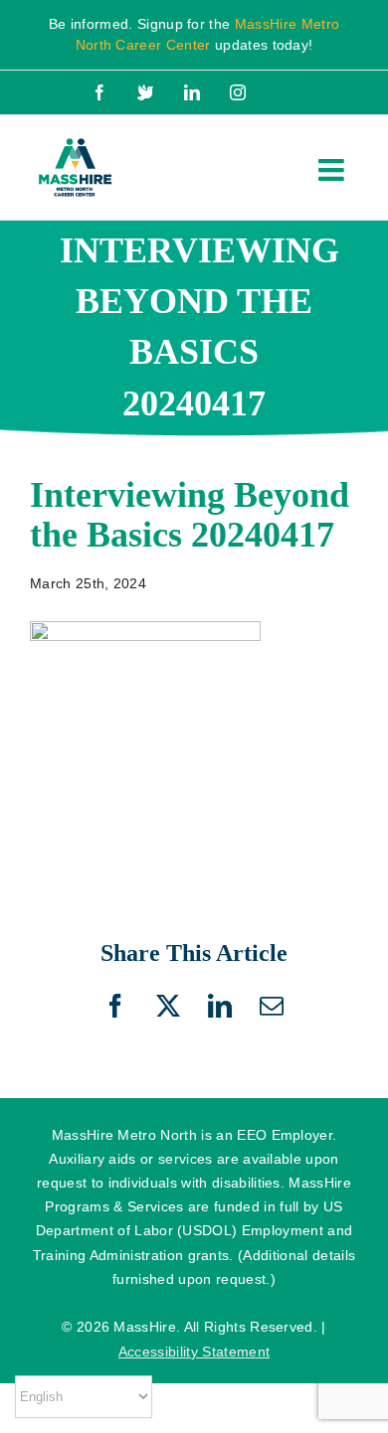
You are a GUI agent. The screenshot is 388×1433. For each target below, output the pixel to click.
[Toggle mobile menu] (333, 170)
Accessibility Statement (194, 1351)
